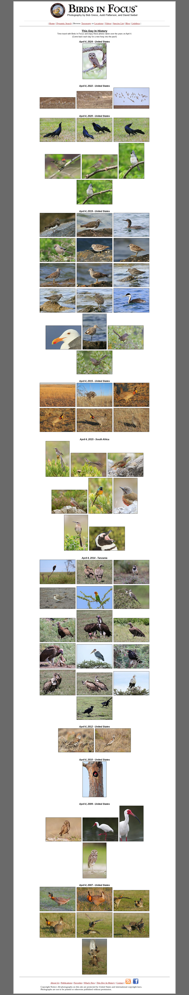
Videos (108, 23)
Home (52, 23)
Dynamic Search (64, 23)
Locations (98, 23)
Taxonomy (86, 23)
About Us (54, 983)
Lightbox (136, 23)
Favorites (78, 983)
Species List (118, 23)
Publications (66, 983)
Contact (120, 983)
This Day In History (106, 983)
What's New (89, 983)
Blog (128, 23)
